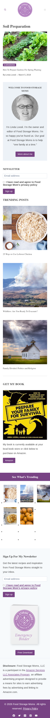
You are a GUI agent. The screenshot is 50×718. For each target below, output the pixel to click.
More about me (25, 154)
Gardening (9, 65)
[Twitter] (19, 715)
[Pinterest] (30, 715)
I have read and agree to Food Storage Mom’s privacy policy (21, 586)
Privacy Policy (30, 708)
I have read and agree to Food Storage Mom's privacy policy (21, 183)
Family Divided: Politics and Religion (19, 368)
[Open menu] (45, 10)
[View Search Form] (5, 10)
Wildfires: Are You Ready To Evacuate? (20, 311)
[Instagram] (25, 715)
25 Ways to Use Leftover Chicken (17, 254)
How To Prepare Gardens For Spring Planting (22, 69)
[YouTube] (36, 715)
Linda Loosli (11, 75)
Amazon (9, 460)
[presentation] (25, 46)
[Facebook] (13, 715)
